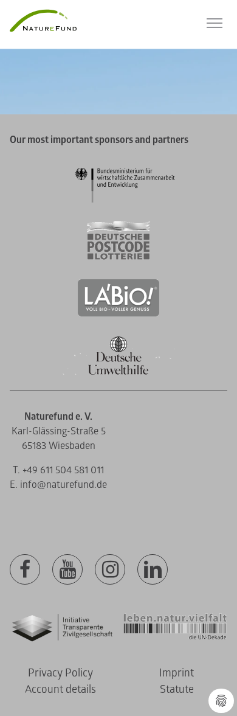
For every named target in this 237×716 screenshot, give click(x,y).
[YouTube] (67, 570)
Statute (177, 689)
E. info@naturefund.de (58, 485)
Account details (60, 689)
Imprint (176, 673)
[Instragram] (110, 570)
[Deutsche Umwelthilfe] (118, 372)
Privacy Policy (60, 673)
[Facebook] (25, 570)
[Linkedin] (152, 570)
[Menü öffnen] (214, 23)
